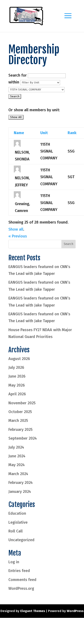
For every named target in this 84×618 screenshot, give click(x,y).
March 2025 (18, 420)
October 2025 (20, 411)
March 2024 (18, 473)
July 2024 (16, 447)
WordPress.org (21, 588)
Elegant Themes (32, 611)
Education (17, 513)
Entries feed (19, 570)
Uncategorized (21, 540)
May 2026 (16, 385)
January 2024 (19, 491)
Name (19, 132)
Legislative (18, 522)
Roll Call (15, 531)
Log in (13, 562)
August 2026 (19, 358)
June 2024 (16, 456)
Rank (72, 132)
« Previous (17, 236)
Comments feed (22, 579)
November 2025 (22, 403)
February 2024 (20, 482)
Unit (44, 132)
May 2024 (16, 464)
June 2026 (16, 376)
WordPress (75, 611)
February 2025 (20, 429)
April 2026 (17, 394)
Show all (15, 229)
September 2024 (22, 438)
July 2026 (16, 367)
